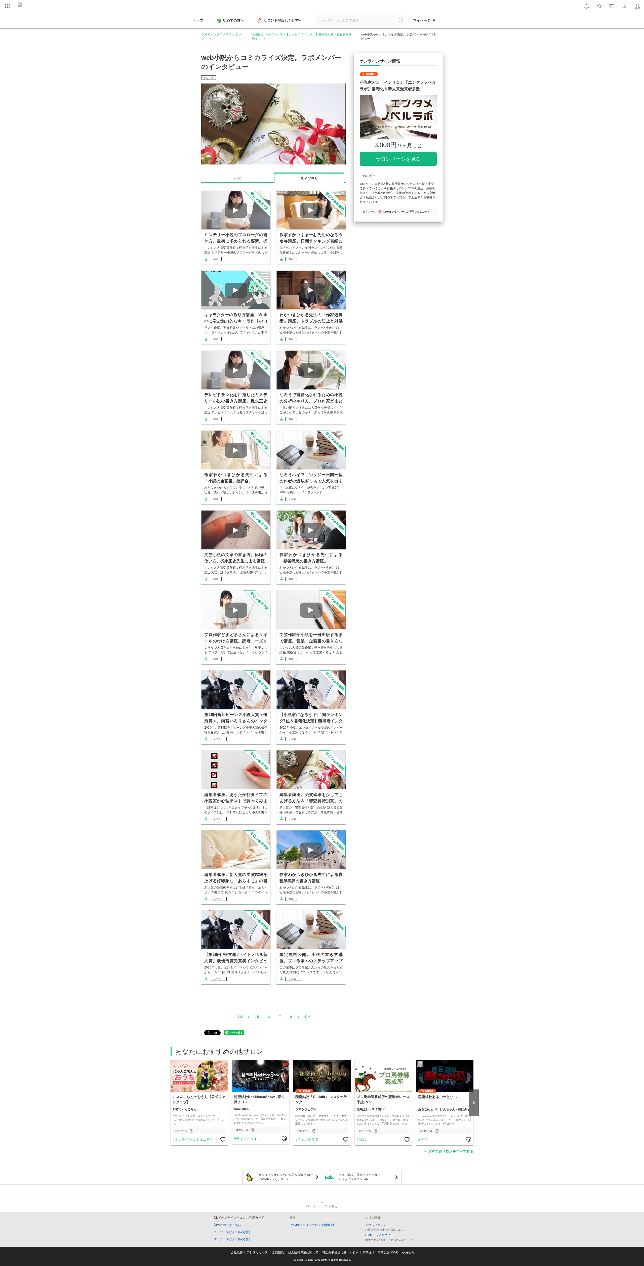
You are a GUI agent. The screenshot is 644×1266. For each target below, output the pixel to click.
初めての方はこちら (227, 1225)
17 (279, 1017)
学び (423, 1139)
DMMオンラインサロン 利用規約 (312, 1225)
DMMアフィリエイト (379, 1235)
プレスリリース (257, 1252)
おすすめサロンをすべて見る (451, 1151)
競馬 (362, 1139)
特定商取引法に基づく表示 (340, 1252)
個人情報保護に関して (303, 1252)
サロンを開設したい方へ (283, 20)
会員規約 (278, 1252)
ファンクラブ (307, 1139)
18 (290, 1017)
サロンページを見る (398, 159)
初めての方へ (233, 20)
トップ (198, 20)
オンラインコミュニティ (194, 1139)
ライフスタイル (248, 1139)
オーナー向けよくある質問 (232, 1239)
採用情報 (408, 1252)
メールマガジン (375, 1225)
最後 (307, 1017)
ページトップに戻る (322, 1206)
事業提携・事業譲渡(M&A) (380, 1252)
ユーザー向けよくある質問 (232, 1232)
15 (257, 1017)
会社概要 (237, 1252)
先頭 (240, 1017)
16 (268, 1017)
